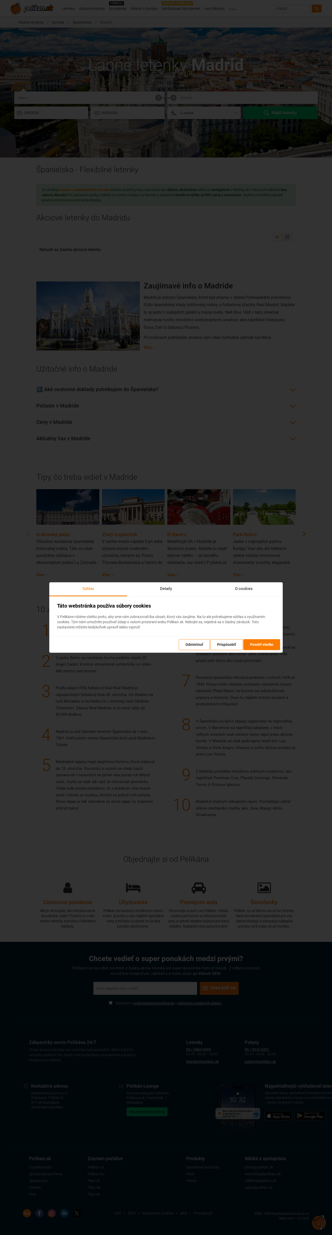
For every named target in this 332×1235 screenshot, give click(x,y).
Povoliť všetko (261, 645)
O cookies (244, 588)
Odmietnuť (194, 645)
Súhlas (88, 588)
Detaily (166, 588)
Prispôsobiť (226, 645)
